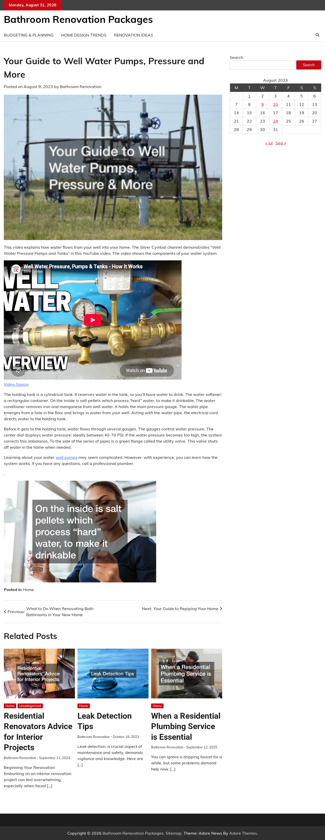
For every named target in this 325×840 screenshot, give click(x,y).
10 (275, 104)
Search (236, 57)
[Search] (317, 35)
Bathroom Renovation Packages (78, 19)
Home (28, 589)
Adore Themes (243, 833)
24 (275, 121)
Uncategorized (30, 706)
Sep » (281, 142)
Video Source (16, 384)
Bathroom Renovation (80, 86)
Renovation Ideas (133, 35)
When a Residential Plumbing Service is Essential (185, 726)
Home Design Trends (83, 35)
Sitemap (174, 833)
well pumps (66, 457)
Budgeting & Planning (29, 35)
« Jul (269, 142)
